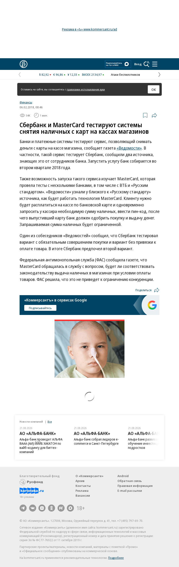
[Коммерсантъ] (24, 64)
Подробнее (116, 558)
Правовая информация (135, 486)
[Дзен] (41, 508)
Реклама (82, 490)
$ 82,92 (44, 74)
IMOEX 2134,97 (92, 74)
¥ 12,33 (72, 74)
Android (123, 476)
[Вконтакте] (32, 508)
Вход (138, 64)
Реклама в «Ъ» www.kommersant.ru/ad (89, 29)
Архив (80, 481)
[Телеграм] (23, 508)
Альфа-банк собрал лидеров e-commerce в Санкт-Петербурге (96, 441)
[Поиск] (146, 64)
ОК (153, 89)
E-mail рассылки (129, 490)
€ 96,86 (58, 74)
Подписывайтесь (40, 308)
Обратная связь (129, 481)
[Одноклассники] (51, 508)
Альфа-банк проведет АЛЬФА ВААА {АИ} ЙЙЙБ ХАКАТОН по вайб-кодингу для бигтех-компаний (41, 445)
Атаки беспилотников (125, 74)
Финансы (26, 102)
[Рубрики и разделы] (154, 64)
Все (50, 421)
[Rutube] (61, 508)
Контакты (83, 486)
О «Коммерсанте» (89, 476)
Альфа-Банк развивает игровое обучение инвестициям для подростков (150, 443)
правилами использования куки (86, 89)
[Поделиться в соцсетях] (154, 115)
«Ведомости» (129, 148)
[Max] (70, 508)
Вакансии (83, 495)
